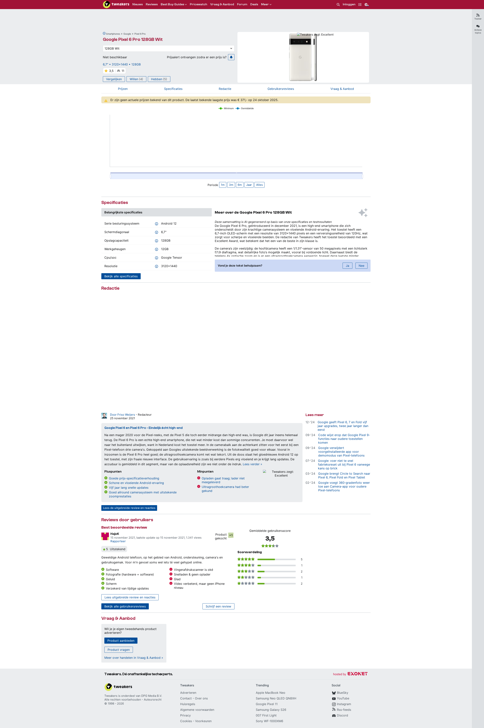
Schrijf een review (218, 606)
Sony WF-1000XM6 (269, 721)
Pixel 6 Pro (140, 33)
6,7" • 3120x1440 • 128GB (122, 64)
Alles (259, 185)
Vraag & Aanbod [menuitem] (222, 4)
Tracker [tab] (478, 18)
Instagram (344, 704)
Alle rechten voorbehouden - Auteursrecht (132, 699)
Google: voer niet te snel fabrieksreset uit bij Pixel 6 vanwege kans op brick (344, 464)
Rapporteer (118, 541)
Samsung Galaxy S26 (271, 710)
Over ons (201, 698)
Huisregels (187, 704)
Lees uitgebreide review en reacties (130, 597)
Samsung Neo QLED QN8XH (276, 698)
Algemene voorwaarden (197, 710)
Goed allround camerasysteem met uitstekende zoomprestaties (143, 494)
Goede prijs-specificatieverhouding (134, 478)
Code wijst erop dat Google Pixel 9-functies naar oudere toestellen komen (344, 438)
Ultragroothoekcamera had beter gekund (225, 489)
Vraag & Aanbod (342, 89)
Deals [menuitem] (254, 4)
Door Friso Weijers (123, 414)
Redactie (225, 89)
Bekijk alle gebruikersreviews (125, 606)
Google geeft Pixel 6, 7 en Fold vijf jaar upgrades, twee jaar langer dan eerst (343, 426)
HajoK (114, 534)
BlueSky (342, 693)
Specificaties (173, 89)
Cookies (186, 721)
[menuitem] (338, 4)
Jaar (249, 185)
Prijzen (123, 89)
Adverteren (188, 693)
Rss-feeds (344, 710)
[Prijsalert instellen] (231, 57)
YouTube (343, 698)
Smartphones (113, 33)
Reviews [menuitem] (152, 4)
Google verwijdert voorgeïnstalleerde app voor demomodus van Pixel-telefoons (341, 451)
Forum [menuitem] (242, 4)
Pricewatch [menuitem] (198, 4)
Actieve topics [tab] (478, 31)
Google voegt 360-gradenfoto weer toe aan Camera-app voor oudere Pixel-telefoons (344, 486)
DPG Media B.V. (151, 696)
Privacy (185, 715)
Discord (342, 715)
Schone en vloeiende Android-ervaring (136, 483)
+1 (231, 535)
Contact (186, 698)
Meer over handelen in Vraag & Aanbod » (133, 658)
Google (127, 33)
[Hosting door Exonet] (350, 674)
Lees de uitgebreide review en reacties (129, 508)
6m (240, 185)
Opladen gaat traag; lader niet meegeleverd (223, 480)
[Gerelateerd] (104, 33)
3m (231, 185)
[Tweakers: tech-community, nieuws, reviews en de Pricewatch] (116, 4)
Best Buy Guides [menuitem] (172, 4)
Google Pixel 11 (267, 704)
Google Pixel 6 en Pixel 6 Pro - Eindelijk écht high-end (143, 428)
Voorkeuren (203, 721)
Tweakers (110, 696)
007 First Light (266, 715)
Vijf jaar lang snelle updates (128, 487)
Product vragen (119, 650)
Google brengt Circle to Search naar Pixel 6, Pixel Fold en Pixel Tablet (344, 475)
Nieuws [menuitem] (137, 4)
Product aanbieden (120, 640)
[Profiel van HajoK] (105, 536)
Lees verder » (252, 464)
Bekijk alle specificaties (121, 276)
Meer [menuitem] (265, 4)
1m (223, 185)
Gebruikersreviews (281, 89)
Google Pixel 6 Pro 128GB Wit (133, 39)
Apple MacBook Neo (270, 693)
